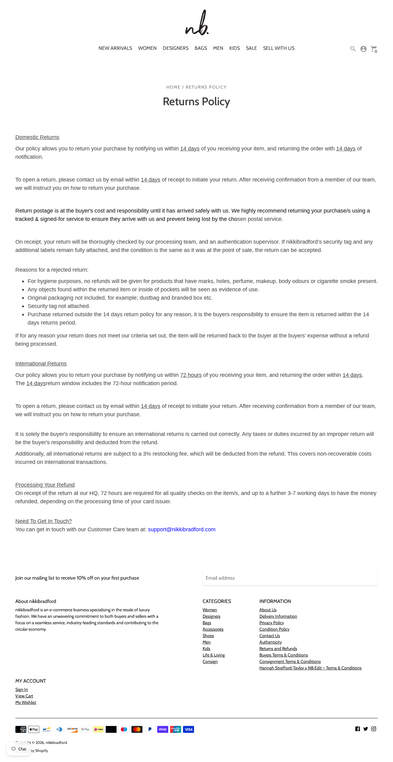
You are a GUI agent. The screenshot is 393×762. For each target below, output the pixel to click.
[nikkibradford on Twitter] (365, 728)
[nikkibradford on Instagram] (373, 728)
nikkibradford (56, 742)
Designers (176, 48)
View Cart (24, 696)
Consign (210, 661)
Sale (251, 48)
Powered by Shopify (31, 750)
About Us (268, 609)
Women (147, 48)
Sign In (21, 689)
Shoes (208, 635)
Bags (201, 48)
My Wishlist (25, 702)
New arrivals (115, 48)
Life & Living (214, 655)
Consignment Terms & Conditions (290, 661)
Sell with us (278, 48)
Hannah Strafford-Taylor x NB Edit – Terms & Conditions (310, 668)
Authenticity (270, 642)
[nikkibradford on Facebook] (357, 728)
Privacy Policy (271, 622)
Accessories (213, 629)
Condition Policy (274, 629)
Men (218, 48)
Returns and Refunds (278, 648)
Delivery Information (278, 616)
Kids (234, 48)
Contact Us (269, 635)
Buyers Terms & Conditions (283, 655)
